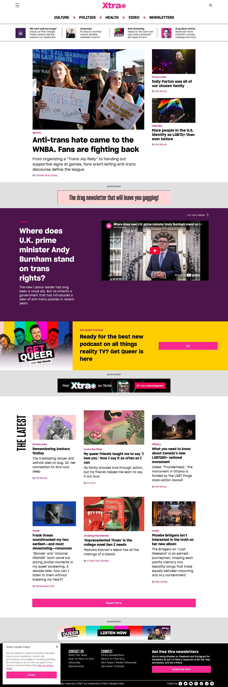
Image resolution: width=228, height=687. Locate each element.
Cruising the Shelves (96, 535)
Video (134, 17)
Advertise (74, 662)
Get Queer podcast (112, 666)
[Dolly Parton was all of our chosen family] (173, 61)
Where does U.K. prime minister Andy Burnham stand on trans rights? (46, 254)
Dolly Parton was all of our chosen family (172, 83)
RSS (212, 683)
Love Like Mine (93, 449)
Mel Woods (161, 91)
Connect (107, 651)
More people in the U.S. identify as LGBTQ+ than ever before (173, 134)
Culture (61, 17)
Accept (31, 675)
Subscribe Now (181, 669)
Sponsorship (76, 666)
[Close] (56, 646)
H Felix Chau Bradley (98, 560)
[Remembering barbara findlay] (54, 428)
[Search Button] (210, 5)
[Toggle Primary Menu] (17, 6)
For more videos (196, 215)
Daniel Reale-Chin (45, 586)
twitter (186, 683)
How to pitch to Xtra (81, 658)
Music (36, 530)
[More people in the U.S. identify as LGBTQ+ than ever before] (173, 110)
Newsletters (161, 17)
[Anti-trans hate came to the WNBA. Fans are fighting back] (88, 89)
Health (112, 17)
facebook (180, 683)
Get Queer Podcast (91, 330)
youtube (191, 683)
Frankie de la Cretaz (46, 175)
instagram (196, 683)
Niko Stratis (161, 581)
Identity (157, 126)
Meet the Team (78, 655)
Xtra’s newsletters (112, 655)
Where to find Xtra (113, 658)
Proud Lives (159, 77)
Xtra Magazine (114, 5)
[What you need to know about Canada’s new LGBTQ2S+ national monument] (173, 428)
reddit (207, 683)
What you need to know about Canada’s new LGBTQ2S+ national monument (171, 455)
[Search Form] (210, 5)
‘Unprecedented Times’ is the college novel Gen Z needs (108, 542)
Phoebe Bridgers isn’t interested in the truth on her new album (173, 539)
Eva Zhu (91, 483)
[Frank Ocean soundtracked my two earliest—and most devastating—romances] (54, 515)
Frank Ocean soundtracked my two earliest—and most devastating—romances (52, 541)
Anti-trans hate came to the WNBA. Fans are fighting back (86, 144)
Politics (87, 17)
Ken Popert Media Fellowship (119, 662)
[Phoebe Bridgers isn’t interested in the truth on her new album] (173, 515)
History (156, 444)
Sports (37, 132)
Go (188, 346)
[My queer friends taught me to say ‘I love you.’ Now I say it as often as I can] (114, 428)
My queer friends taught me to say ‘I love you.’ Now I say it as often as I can (114, 458)
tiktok (201, 683)
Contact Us (76, 651)
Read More (114, 603)
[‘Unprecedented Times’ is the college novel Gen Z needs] (114, 515)
